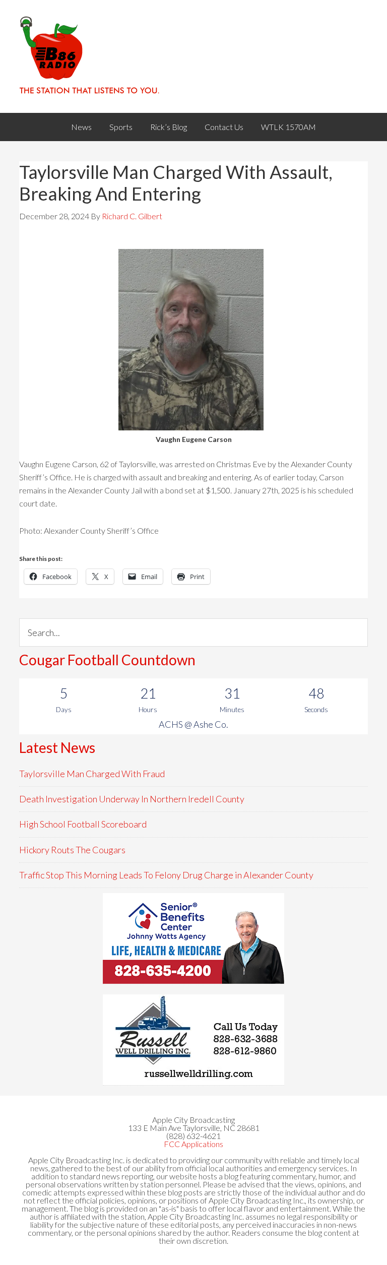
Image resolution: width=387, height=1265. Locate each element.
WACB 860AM (193, 56)
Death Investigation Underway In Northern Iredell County (131, 798)
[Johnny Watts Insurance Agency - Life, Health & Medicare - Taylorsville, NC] (193, 938)
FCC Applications (193, 1144)
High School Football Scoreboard (83, 824)
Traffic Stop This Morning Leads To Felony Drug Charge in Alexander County (166, 874)
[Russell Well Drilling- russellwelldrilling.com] (193, 1039)
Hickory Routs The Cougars (72, 849)
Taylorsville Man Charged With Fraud (92, 773)
